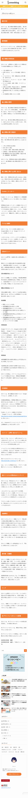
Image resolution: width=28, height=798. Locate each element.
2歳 (19, 747)
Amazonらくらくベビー (6, 749)
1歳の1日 (15, 747)
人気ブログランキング (5, 787)
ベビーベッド (11, 751)
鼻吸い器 (22, 751)
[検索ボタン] (25, 2)
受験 (5, 738)
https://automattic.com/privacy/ (8, 460)
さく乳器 (14, 749)
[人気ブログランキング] (4, 786)
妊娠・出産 (6, 727)
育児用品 (6, 721)
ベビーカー (20, 749)
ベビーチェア (4, 751)
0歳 (2, 747)
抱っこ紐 (17, 751)
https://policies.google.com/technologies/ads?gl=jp (14, 416)
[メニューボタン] (2, 2)
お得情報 (6, 730)
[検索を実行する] (25, 650)
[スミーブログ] (14, 2)
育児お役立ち (7, 724)
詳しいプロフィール (14, 774)
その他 (5, 732)
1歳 (10, 747)
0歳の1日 (6, 747)
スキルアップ (7, 735)
